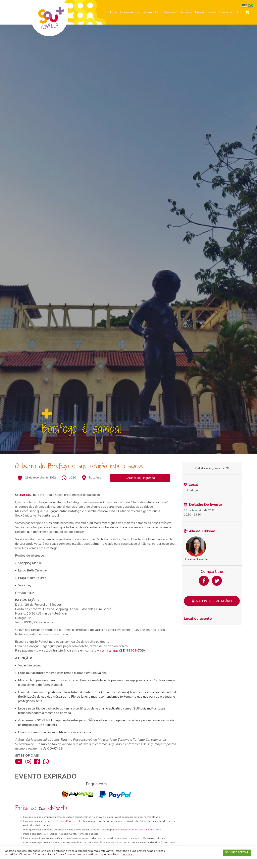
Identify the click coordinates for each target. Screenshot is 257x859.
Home (112, 12)
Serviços (186, 12)
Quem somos (129, 12)
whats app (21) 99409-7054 (124, 650)
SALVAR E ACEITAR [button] (237, 852)
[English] (245, 5)
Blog (239, 12)
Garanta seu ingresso (140, 478)
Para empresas (205, 12)
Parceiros (225, 12)
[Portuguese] (251, 5)
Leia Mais (128, 854)
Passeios (170, 12)
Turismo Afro (151, 12)
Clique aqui (23, 495)
